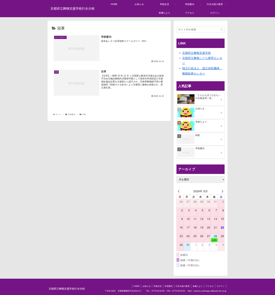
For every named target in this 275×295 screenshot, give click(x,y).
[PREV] (179, 191)
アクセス (210, 286)
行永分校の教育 (183, 286)
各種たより (198, 286)
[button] (221, 29)
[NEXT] (222, 191)
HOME (136, 286)
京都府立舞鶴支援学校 (196, 52)
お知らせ (147, 286)
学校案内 (169, 286)
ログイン (221, 286)
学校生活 (158, 286)
